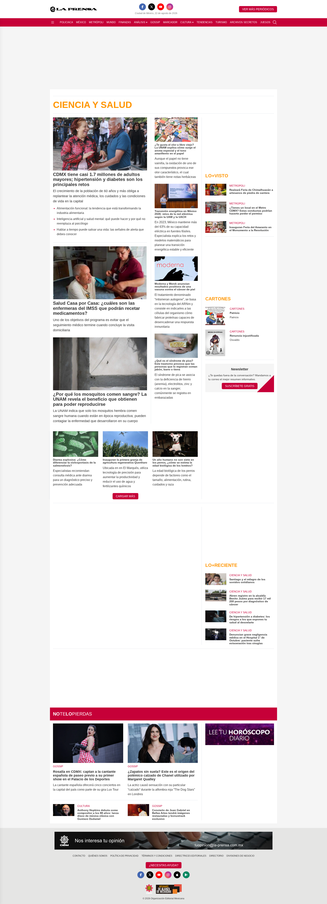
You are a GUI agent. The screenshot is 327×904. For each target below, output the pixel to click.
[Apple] (177, 874)
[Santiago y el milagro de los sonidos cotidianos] (215, 579)
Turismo (221, 22)
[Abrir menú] (52, 22)
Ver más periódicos (258, 9)
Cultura (187, 22)
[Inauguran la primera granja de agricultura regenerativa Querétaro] (125, 444)
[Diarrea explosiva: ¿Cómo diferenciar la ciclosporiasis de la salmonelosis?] (75, 444)
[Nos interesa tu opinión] (163, 841)
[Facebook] (142, 6)
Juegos (265, 22)
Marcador (170, 22)
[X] (151, 6)
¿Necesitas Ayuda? (163, 865)
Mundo (111, 22)
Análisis (140, 22)
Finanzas (125, 22)
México (81, 22)
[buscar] (274, 22)
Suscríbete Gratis (239, 386)
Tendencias (205, 22)
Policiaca (66, 22)
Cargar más (125, 496)
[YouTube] (160, 6)
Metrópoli (96, 22)
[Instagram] (169, 6)
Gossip (155, 22)
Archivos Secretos (243, 22)
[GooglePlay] (186, 874)
